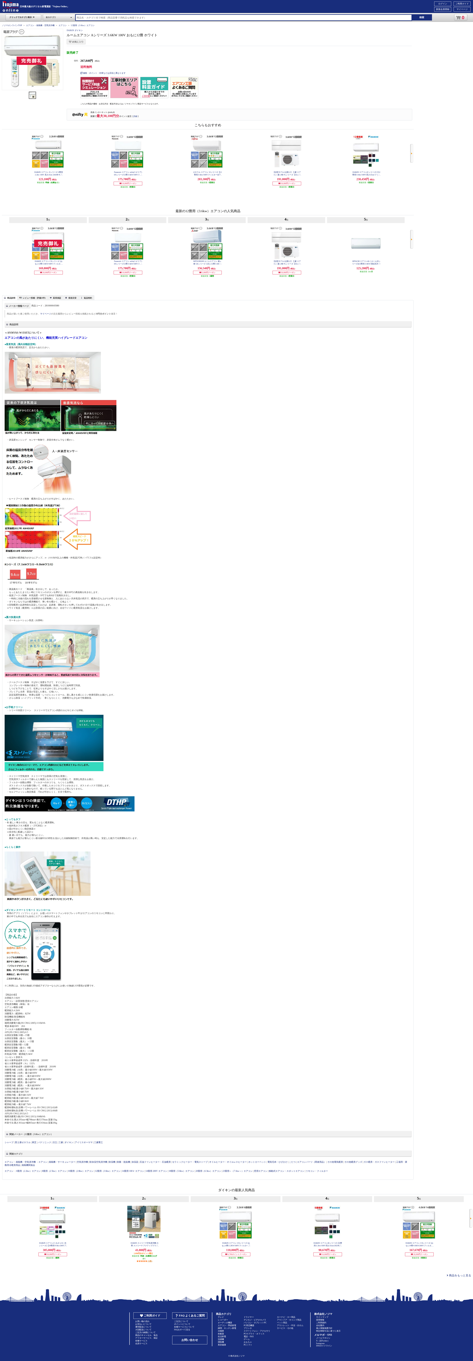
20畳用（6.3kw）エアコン (208, 1171)
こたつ (292, 1162)
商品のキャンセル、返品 (146, 1335)
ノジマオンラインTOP (12, 25)
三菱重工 (98, 1142)
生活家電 (222, 1336)
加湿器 (135, 1162)
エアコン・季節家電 (227, 1325)
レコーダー (223, 1320)
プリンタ (248, 1328)
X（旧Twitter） (323, 1341)
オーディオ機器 (225, 1322)
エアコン (63, 25)
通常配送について (143, 1327)
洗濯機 (221, 1339)
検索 (421, 17)
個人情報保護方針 (324, 1328)
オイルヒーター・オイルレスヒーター (228, 1162)
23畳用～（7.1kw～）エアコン (238, 1171)
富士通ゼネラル (22, 1142)
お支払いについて (143, 1324)
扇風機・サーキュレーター (62, 1162)
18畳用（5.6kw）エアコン (181, 1171)
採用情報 (320, 1320)
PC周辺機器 (249, 1325)
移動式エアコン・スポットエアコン (286, 1171)
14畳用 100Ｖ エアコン (133, 1171)
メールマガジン (323, 1338)
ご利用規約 (321, 1322)
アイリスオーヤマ (84, 1142)
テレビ (221, 1317)
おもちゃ (248, 1342)
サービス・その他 (285, 1328)
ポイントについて (182, 1324)
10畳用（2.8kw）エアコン (80, 1171)
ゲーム (247, 1339)
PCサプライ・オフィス (254, 1334)
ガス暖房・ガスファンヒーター (379, 1162)
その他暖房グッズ (353, 1162)
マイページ (462, 9)
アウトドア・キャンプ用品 (289, 1320)
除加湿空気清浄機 (98, 1162)
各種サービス (141, 1341)
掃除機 (221, 1342)
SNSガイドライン (324, 1346)
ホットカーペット (257, 1162)
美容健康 (222, 1345)
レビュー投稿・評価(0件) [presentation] (34, 298)
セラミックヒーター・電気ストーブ (190, 1162)
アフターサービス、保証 (146, 1338)
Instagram (320, 1343)
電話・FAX (249, 1336)
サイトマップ (322, 1317)
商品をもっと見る (459, 1275)
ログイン (442, 3)
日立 (55, 1142)
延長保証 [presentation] (57, 298)
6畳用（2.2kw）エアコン (28, 1171)
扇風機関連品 (28, 1165)
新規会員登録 (442, 9)
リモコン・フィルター (317, 1171)
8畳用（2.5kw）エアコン (54, 1171)
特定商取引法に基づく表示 (328, 1331)
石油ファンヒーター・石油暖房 (155, 1162)
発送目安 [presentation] (72, 298)
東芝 (34, 1142)
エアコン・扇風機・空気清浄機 (40, 25)
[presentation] (9, 297)
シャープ (9, 1142)
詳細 (135, 116)
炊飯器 (221, 1334)
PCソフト (248, 1345)
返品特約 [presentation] (88, 298)
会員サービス (141, 1343)
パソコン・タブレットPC (255, 1322)
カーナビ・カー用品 (286, 1317)
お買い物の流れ (142, 1321)
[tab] (9, 297)
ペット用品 (282, 1322)
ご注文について (181, 1321)
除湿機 (112, 1162)
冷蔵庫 (221, 1331)
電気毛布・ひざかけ (277, 1162)
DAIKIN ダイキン (75, 30)
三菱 (61, 1142)
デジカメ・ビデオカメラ (255, 1320)
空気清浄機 (82, 1162)
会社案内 (320, 1325)
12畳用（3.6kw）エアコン (83, 25)
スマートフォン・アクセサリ (257, 1331)
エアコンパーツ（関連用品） (311, 1162)
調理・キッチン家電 (227, 1328)
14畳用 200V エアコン (156, 1171)
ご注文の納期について (145, 1332)
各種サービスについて (184, 1327)
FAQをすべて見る (182, 1329)
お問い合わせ (189, 1339)
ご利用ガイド (462, 3)
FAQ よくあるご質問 (192, 1315)
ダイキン (68, 1142)
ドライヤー (249, 1317)
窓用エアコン (260, 1171)
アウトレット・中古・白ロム (290, 1325)
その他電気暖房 (335, 1162)
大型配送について (143, 1329)
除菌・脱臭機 (123, 1162)
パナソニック (44, 1142)
